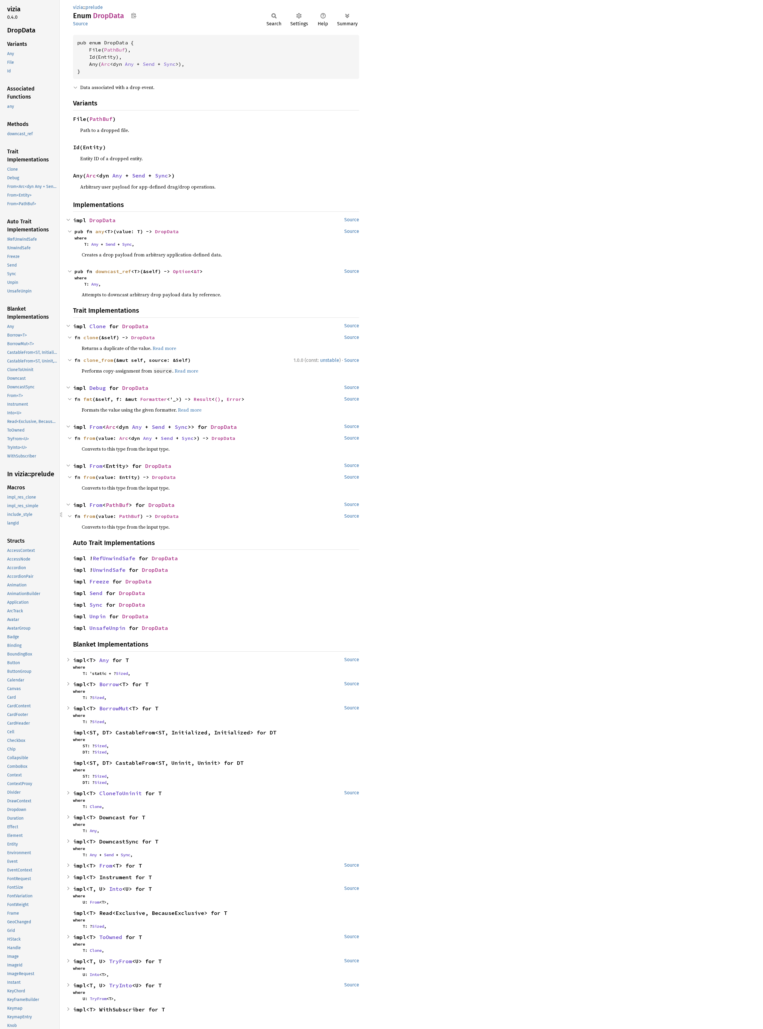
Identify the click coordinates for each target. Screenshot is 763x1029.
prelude (94, 7)
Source (80, 24)
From (96, 427)
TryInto (120, 985)
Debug (97, 387)
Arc (105, 64)
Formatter (153, 399)
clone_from (98, 360)
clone (90, 337)
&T (197, 271)
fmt (87, 399)
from (89, 438)
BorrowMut (114, 708)
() (218, 399)
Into (115, 888)
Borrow (109, 684)
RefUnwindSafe (114, 558)
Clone (97, 326)
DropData (102, 220)
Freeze (99, 581)
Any (129, 64)
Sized (122, 673)
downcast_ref (113, 271)
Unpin (97, 616)
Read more (164, 348)
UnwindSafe (109, 569)
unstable (329, 360)
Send (149, 64)
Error (234, 399)
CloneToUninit (120, 793)
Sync (170, 64)
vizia (78, 7)
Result (203, 399)
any (99, 231)
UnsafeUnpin (107, 628)
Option (182, 271)
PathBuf (114, 50)
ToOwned (110, 937)
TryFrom (120, 961)
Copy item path (134, 15)
